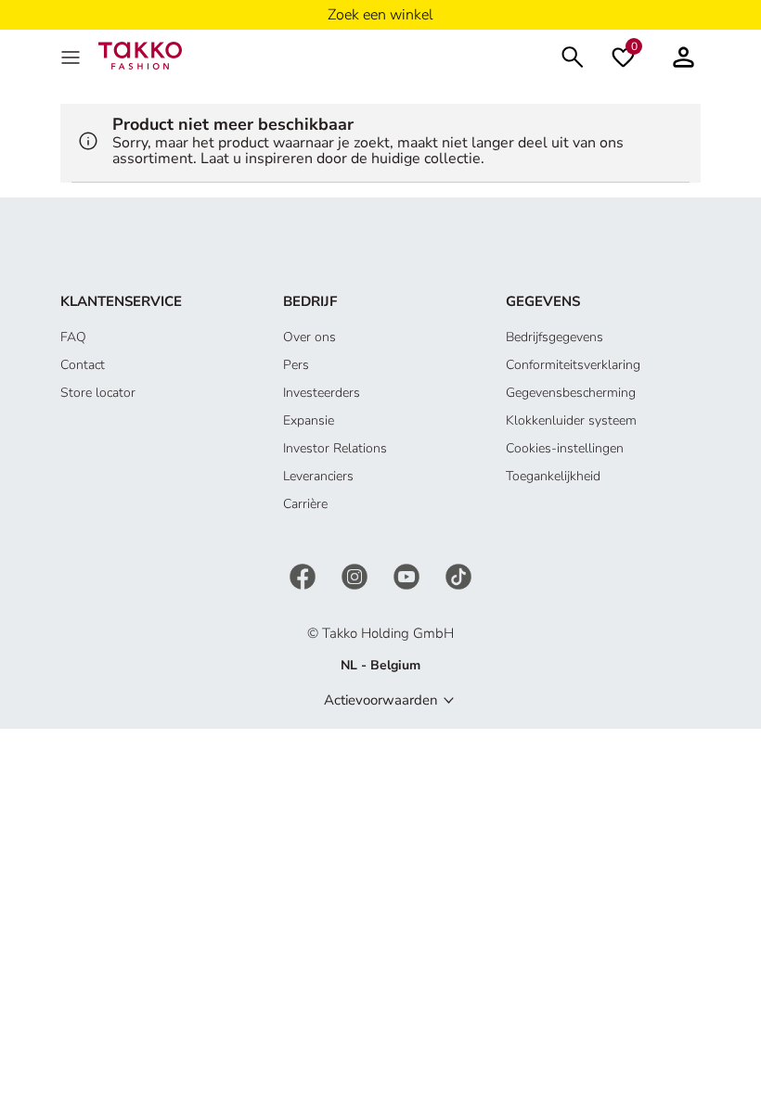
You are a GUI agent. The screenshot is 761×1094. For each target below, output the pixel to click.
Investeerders (321, 392)
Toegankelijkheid (553, 476)
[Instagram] (356, 575)
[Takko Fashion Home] (140, 54)
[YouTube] (408, 575)
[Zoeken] (572, 55)
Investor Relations (335, 448)
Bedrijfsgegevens (554, 337)
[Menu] (72, 56)
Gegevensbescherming (571, 392)
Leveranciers (318, 476)
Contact (82, 365)
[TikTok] (458, 575)
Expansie (308, 420)
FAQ (73, 337)
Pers (296, 365)
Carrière (305, 504)
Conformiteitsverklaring (573, 365)
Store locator (97, 392)
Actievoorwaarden (381, 700)
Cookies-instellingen (565, 448)
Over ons (309, 337)
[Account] (683, 55)
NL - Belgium (380, 665)
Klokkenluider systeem (571, 420)
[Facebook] (304, 575)
